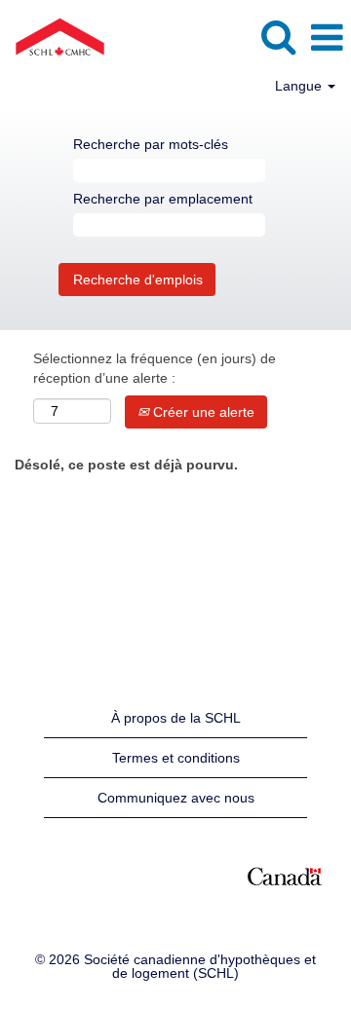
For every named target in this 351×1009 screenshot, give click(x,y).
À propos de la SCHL (176, 718)
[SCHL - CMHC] (52, 37)
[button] (326, 37)
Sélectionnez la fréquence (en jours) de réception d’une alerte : (154, 368)
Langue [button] (300, 85)
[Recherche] (278, 36)
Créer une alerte (201, 412)
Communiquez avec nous (176, 797)
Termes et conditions (176, 758)
